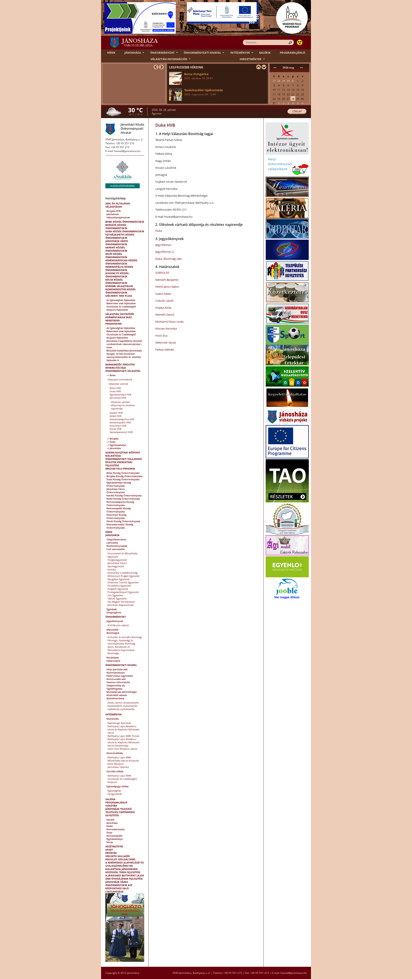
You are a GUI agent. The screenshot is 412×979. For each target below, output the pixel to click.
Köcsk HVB (115, 428)
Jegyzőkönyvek (114, 621)
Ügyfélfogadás (114, 688)
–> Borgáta (112, 438)
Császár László (164, 301)
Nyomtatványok (115, 672)
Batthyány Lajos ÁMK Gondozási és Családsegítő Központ (122, 779)
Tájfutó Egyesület (117, 598)
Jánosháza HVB (118, 397)
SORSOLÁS (162, 273)
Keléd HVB (115, 416)
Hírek (111, 53)
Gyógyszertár (115, 793)
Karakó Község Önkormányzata (116, 249)
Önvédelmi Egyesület (119, 585)
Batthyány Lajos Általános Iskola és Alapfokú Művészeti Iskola (123, 729)
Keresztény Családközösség (123, 572)
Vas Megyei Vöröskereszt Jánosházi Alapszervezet (121, 603)
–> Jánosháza (113, 448)
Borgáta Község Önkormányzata (116, 226)
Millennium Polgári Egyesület (124, 576)
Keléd (109, 826)
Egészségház (114, 790)
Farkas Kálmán (164, 349)
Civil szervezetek (115, 549)
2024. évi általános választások (117, 205)
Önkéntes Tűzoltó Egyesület (123, 582)
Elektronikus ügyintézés (119, 675)
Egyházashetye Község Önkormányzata (119, 236)
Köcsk (109, 842)
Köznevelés (112, 718)
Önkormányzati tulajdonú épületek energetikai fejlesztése (123, 462)
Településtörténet (116, 539)
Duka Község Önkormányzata (124, 231)
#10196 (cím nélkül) (118, 625)
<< (274, 67)
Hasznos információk (118, 682)
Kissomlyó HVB (118, 425)
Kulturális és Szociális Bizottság (125, 637)
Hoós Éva (161, 335)
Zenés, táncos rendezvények (123, 702)
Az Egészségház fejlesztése (120, 300)
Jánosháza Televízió (118, 767)
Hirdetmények (251, 59)
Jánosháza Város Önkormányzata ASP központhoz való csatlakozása (118, 886)
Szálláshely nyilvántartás (121, 709)
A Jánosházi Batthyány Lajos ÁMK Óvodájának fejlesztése (124, 877)
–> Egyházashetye (116, 445)
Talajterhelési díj (115, 685)
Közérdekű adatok (116, 695)
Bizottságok (112, 632)
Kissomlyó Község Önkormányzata (117, 275)
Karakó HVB (116, 412)
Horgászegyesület (117, 559)
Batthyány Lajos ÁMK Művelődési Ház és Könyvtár (123, 759)
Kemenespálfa (114, 835)
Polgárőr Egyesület (118, 588)
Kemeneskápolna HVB (122, 419)
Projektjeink (113, 323)
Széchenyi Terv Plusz (118, 295)
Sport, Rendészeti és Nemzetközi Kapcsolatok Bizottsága (121, 650)
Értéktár (111, 852)
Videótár (111, 805)
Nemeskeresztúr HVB (121, 432)
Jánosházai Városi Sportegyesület (117, 564)
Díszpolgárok (113, 612)
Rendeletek (112, 657)
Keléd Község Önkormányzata (116, 255)
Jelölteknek (112, 214)
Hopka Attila (163, 308)
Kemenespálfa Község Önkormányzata (119, 268)
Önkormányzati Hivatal (202, 53)
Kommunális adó (116, 679)
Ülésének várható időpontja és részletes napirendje (123, 405)
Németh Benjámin (167, 280)
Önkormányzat (162, 53)
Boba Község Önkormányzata (124, 221)
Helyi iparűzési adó (117, 669)
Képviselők (112, 629)
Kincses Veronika (166, 328)
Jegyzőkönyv (163, 245)
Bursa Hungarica (198, 76)
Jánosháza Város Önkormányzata (116, 242)
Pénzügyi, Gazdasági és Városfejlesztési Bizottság (121, 642)
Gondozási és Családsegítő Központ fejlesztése (121, 308)
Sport (109, 849)
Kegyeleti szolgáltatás (120, 859)
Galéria (265, 53)
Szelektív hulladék (117, 856)
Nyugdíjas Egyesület (119, 579)
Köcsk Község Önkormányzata (116, 281)
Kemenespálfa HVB (120, 422)
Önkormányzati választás (122, 370)
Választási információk (168, 59)
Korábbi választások (119, 286)
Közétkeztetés (114, 846)
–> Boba (110, 375)
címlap (297, 111)
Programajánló (292, 53)
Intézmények (240, 53)
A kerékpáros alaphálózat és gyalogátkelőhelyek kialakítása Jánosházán (124, 866)
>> (301, 67)
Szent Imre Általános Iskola (122, 748)
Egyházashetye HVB (120, 394)
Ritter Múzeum (116, 763)
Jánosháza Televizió (118, 808)
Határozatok (113, 660)
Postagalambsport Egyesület (123, 592)
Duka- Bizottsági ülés (168, 259)
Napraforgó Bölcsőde (119, 723)
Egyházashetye (114, 839)
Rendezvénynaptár (116, 545)
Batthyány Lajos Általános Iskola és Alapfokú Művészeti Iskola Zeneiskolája (123, 742)
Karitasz (112, 569)
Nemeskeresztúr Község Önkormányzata (120, 291)
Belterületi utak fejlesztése (121, 303)
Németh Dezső (164, 314)
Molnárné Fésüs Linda (169, 322)
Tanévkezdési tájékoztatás (203, 92)
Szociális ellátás (114, 771)
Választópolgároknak (118, 217)
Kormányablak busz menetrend (118, 319)
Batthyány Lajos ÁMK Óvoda (123, 735)
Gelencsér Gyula (165, 342)
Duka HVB (115, 391)
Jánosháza (132, 53)
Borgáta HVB (113, 211)
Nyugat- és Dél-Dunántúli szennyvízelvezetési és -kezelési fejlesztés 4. (123, 357)
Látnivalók (112, 542)
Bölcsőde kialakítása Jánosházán (124, 350)
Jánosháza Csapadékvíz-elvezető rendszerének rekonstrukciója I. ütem (124, 344)
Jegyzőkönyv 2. (164, 252)
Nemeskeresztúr (115, 829)
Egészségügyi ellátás (117, 786)
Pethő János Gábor (167, 287)
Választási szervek (118, 383)
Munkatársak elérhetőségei (121, 691)
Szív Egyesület (115, 595)
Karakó (110, 819)
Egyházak (111, 609)
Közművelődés (114, 753)
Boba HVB (115, 388)
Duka (109, 832)
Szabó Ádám (163, 294)
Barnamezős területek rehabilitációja (120, 366)
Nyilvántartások (115, 698)
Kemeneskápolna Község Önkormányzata (121, 262)
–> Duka (110, 441)
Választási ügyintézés (119, 314)
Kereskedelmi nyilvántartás (122, 705)
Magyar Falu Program (120, 468)
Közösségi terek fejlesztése (122, 872)
